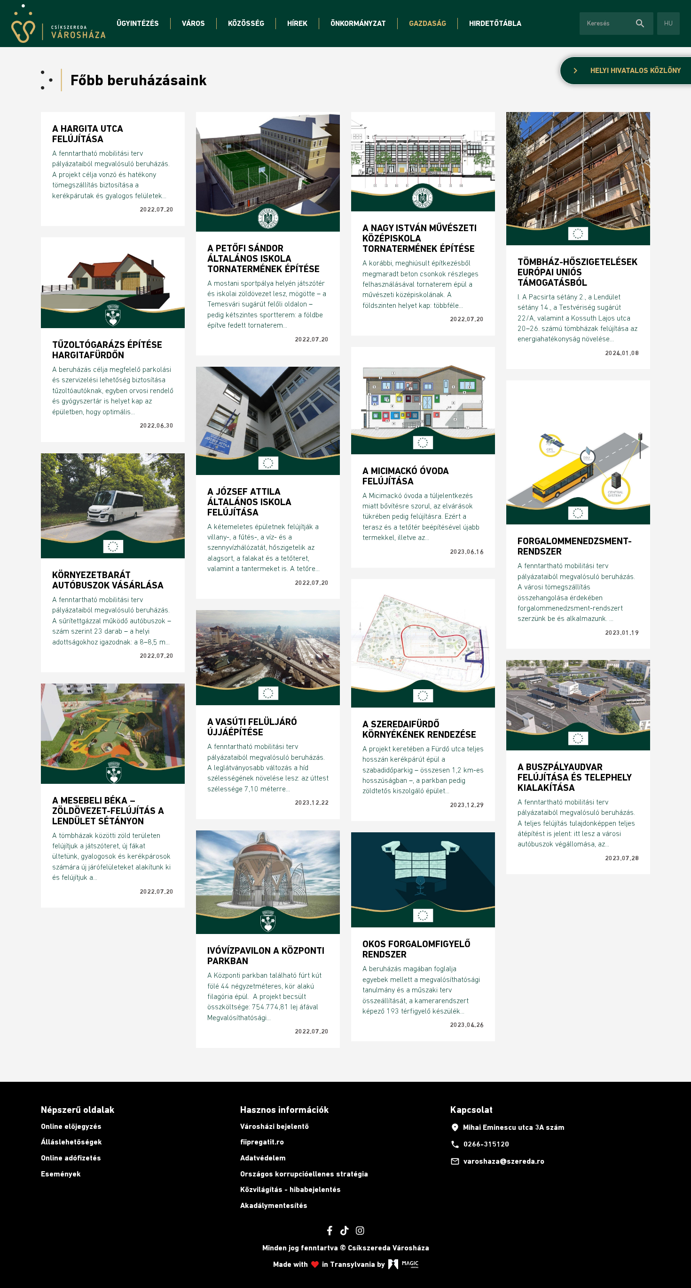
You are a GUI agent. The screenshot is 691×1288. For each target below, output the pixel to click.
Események (61, 1173)
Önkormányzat (358, 23)
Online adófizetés (71, 1157)
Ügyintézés (138, 23)
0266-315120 (479, 1144)
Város (193, 23)
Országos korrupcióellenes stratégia (304, 1173)
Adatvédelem (263, 1157)
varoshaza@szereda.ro (497, 1161)
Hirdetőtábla (495, 23)
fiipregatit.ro (262, 1141)
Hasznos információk (284, 1109)
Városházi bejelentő (274, 1126)
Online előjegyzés (71, 1126)
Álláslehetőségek (71, 1141)
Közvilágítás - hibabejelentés (290, 1189)
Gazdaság (427, 23)
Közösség (246, 23)
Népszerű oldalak (77, 1109)
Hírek (297, 23)
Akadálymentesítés (273, 1205)
